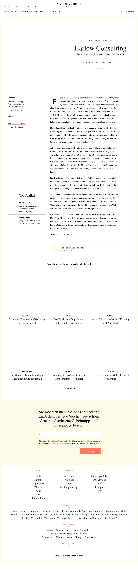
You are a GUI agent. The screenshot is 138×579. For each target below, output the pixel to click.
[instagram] (66, 549)
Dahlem (33, 511)
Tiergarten (50, 518)
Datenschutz (48, 537)
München (34, 11)
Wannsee (72, 518)
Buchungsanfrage (69, 487)
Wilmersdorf (96, 518)
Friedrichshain (59, 511)
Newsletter (85, 530)
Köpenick (99, 511)
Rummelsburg (79, 514)
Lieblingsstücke (99, 476)
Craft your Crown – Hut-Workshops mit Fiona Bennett (27, 321)
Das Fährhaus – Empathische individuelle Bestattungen (69, 321)
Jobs (75, 533)
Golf (99, 483)
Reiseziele (69, 476)
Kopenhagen (24, 11)
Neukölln (24, 514)
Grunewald (74, 511)
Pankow (48, 514)
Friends (83, 533)
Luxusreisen (21, 7)
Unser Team (71, 530)
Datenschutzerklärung (59, 443)
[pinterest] (72, 549)
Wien (41, 11)
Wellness (69, 479)
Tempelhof (37, 518)
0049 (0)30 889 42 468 (17, 123)
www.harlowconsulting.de (21, 127)
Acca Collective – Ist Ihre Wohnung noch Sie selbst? (110, 321)
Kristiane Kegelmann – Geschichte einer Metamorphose (29, 208)
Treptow (61, 518)
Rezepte (99, 487)
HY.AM (81, 555)
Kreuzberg (87, 511)
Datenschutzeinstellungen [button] (69, 537)
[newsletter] (77, 549)
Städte (7, 7)
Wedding (83, 518)
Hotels (69, 483)
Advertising (65, 533)
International (56, 11)
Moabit (14, 514)
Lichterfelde (112, 511)
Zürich (47, 11)
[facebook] (61, 549)
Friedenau (44, 511)
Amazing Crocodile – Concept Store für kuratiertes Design (69, 376)
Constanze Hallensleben (90, 62)
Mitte (123, 511)
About (50, 530)
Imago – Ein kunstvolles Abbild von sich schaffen (29, 222)
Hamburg (14, 11)
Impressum (90, 537)
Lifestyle (35, 7)
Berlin (6, 11)
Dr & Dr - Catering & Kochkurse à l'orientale (111, 376)
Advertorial (100, 68)
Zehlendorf (111, 518)
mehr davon (70, 388)
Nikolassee (36, 514)
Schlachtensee (96, 514)
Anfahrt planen (16, 110)
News (99, 490)
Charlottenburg (20, 511)
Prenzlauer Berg (61, 514)
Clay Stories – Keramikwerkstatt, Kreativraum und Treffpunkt (27, 376)
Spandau (123, 514)
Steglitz (26, 518)
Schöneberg (111, 514)
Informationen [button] (69, 524)
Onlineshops (99, 479)
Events (54, 533)
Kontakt (59, 530)
